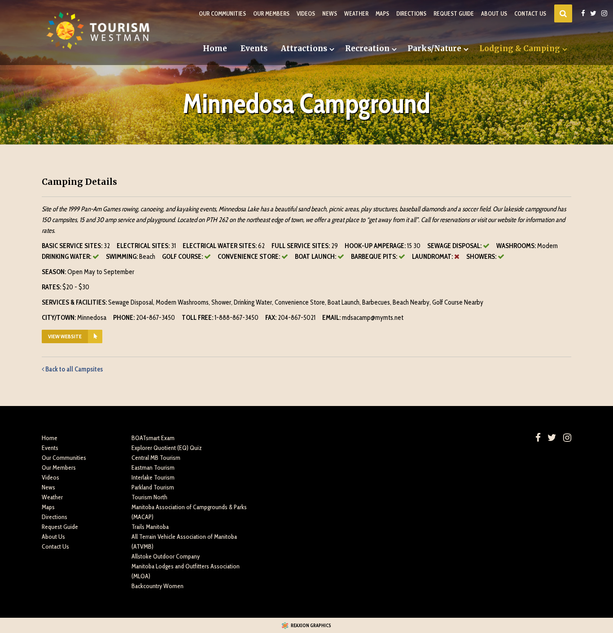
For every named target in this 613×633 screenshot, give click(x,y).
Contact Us (530, 13)
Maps (382, 13)
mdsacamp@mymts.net (372, 318)
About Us (494, 13)
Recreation (367, 48)
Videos (306, 13)
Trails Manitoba (150, 527)
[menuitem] (215, 48)
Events (254, 48)
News (329, 13)
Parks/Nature (434, 48)
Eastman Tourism (153, 467)
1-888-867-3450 (236, 318)
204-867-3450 (155, 318)
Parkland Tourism (152, 487)
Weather (356, 13)
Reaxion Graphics (311, 625)
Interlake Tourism (153, 477)
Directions (411, 13)
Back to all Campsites (73, 369)
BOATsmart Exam (153, 438)
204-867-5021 (296, 318)
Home (215, 48)
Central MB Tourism (155, 458)
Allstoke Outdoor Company (165, 556)
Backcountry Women (157, 586)
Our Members (271, 13)
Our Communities (222, 13)
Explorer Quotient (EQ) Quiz (166, 448)
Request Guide (453, 13)
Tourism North (149, 497)
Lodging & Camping (519, 48)
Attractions (304, 48)
